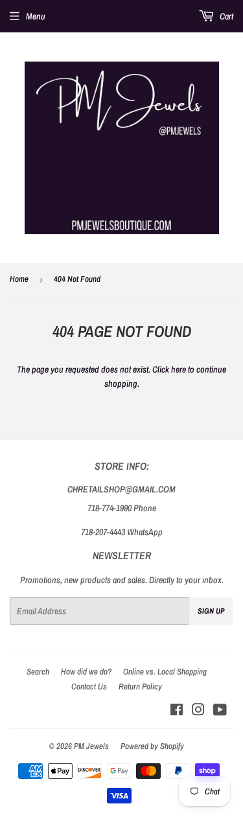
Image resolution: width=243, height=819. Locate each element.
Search (38, 671)
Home (19, 278)
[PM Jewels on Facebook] (176, 711)
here (178, 369)
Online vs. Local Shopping (165, 671)
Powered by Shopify (152, 746)
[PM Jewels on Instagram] (198, 711)
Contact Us (89, 686)
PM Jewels (91, 746)
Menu (35, 16)
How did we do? (86, 671)
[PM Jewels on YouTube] (220, 711)
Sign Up (211, 611)
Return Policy (140, 686)
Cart (225, 16)
